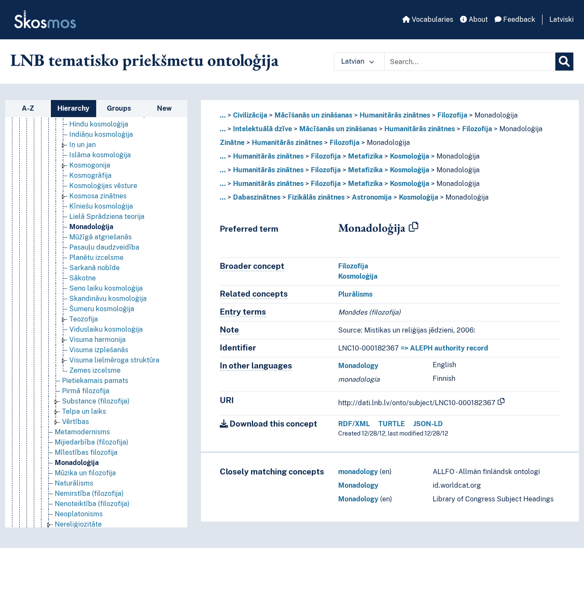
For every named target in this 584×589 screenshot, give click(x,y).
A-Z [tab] (28, 108)
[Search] (564, 61)
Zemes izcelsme (95, 370)
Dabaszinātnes (256, 197)
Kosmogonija (89, 165)
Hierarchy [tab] (73, 108)
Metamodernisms (82, 432)
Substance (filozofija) (96, 401)
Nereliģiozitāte (78, 524)
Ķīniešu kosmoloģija (101, 206)
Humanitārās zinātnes (395, 115)
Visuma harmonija (97, 340)
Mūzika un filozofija (85, 473)
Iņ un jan (82, 145)
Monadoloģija (91, 227)
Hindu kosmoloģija (98, 124)
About (477, 19)
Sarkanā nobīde (94, 268)
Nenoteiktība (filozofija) (92, 504)
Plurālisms (355, 294)
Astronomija (372, 197)
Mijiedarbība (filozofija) (91, 442)
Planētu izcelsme (96, 257)
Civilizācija (250, 115)
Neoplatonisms (79, 514)
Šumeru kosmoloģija (101, 309)
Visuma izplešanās (98, 350)
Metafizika (365, 156)
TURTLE (391, 424)
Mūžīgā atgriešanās (100, 237)
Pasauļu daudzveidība (104, 247)
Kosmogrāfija (90, 175)
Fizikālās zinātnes (316, 197)
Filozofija (452, 115)
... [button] (223, 115)
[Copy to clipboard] (413, 227)
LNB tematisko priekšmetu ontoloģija (144, 60)
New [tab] (164, 108)
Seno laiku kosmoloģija (106, 288)
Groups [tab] (119, 108)
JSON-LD (428, 424)
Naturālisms (74, 483)
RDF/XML (354, 424)
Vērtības (75, 422)
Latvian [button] (353, 61)
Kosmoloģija (409, 156)
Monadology (358, 366)
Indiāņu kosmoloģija (101, 134)
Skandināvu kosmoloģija (108, 298)
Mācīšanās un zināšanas (313, 115)
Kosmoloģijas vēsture (103, 186)
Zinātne (232, 142)
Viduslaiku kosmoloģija (106, 329)
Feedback (518, 19)
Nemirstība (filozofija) (89, 493)
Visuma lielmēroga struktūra (114, 360)
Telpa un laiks (84, 411)
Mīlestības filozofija (86, 452)
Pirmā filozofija (85, 391)
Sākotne (82, 278)
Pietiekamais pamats (95, 381)
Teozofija (83, 319)
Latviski (561, 19)
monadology (358, 472)
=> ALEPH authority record (444, 348)
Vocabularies (431, 19)
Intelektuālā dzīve (262, 129)
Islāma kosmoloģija (100, 155)
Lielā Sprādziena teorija (107, 216)
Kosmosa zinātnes (98, 196)
